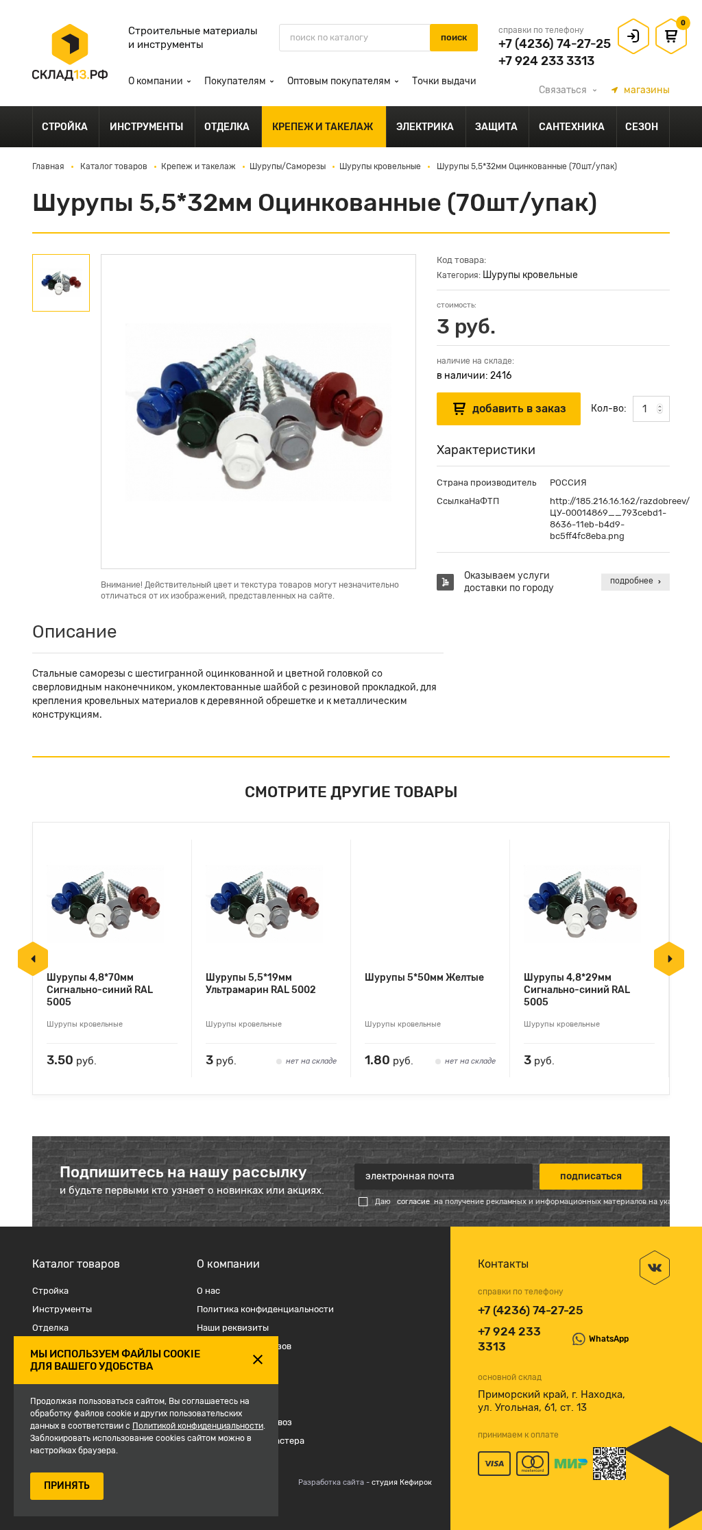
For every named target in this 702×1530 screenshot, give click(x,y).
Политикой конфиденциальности (197, 1426)
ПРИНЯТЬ (67, 1486)
